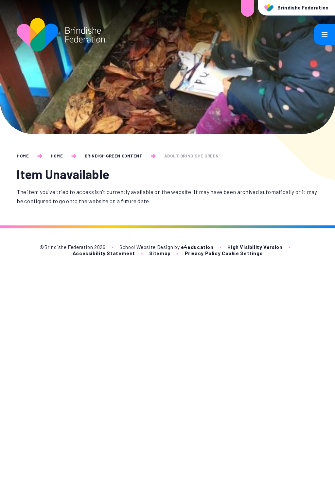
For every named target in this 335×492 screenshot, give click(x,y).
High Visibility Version (254, 247)
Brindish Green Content (113, 155)
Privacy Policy (203, 253)
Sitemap (160, 253)
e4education (197, 247)
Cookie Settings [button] (242, 253)
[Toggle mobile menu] (324, 34)
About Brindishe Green (191, 155)
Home (23, 155)
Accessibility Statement (104, 253)
